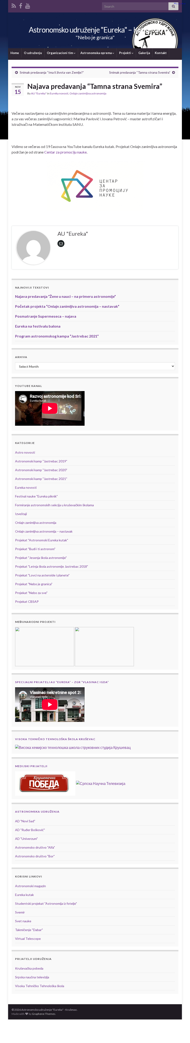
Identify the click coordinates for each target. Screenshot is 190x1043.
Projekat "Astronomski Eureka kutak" (41, 540)
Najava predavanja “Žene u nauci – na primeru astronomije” (65, 296)
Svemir (20, 912)
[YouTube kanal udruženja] (27, 5)
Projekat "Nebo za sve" (31, 593)
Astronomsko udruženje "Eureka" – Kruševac (95, 29)
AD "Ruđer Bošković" (30, 830)
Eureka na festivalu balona (37, 326)
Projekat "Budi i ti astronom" (35, 549)
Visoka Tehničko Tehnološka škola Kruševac (55, 739)
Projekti (125, 53)
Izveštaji (21, 514)
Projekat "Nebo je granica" (33, 584)
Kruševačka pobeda (29, 968)
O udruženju (33, 53)
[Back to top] (179, 1032)
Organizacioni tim (60, 53)
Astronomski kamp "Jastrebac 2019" (41, 461)
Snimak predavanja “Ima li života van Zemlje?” (52, 72)
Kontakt (161, 53)
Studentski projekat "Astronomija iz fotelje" (46, 903)
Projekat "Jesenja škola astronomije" (41, 558)
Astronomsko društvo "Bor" (35, 856)
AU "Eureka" (39, 93)
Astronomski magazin (30, 886)
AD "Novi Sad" (25, 821)
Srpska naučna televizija (32, 977)
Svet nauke (23, 921)
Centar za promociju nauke (65, 152)
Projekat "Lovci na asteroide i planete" (42, 575)
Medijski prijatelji (31, 766)
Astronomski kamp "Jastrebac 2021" (41, 479)
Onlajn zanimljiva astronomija (88, 93)
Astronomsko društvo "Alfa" (35, 847)
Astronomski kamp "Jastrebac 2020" (41, 470)
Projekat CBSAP (27, 601)
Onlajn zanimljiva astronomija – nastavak (44, 531)
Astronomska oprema (96, 53)
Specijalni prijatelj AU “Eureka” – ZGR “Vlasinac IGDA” (62, 682)
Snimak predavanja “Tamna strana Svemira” (139, 72)
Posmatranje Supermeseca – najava (45, 316)
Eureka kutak (24, 895)
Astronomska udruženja (37, 811)
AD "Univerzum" (26, 839)
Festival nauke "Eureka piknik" (36, 496)
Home (14, 53)
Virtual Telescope (28, 939)
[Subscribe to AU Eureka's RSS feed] (14, 5)
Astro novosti (25, 452)
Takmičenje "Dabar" (29, 930)
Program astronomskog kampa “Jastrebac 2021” (57, 336)
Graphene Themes (43, 1014)
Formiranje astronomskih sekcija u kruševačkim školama (54, 505)
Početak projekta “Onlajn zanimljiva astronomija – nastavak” (67, 306)
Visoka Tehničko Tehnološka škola (39, 986)
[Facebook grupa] (20, 5)
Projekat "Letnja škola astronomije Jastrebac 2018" (51, 566)
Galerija (144, 53)
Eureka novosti (59, 93)
